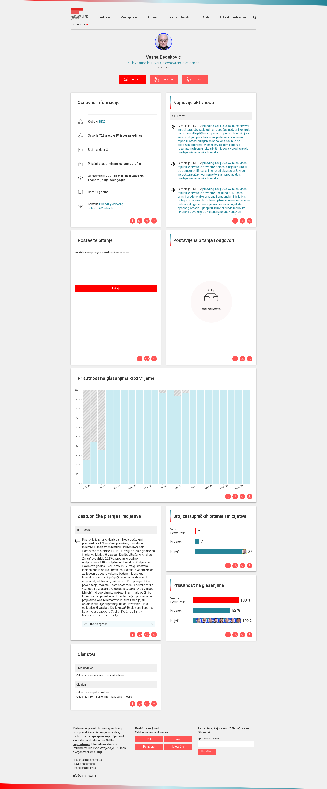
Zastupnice (129, 17)
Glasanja (167, 79)
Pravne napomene (84, 763)
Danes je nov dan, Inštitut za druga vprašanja (96, 734)
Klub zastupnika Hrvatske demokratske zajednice (163, 63)
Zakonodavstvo (180, 17)
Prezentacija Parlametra (87, 759)
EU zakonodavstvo (233, 17)
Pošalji (116, 288)
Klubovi (153, 17)
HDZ (102, 121)
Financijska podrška (84, 767)
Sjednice (104, 17)
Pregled (135, 79)
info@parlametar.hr (84, 775)
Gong (98, 752)
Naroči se (206, 751)
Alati (206, 17)
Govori (198, 79)
